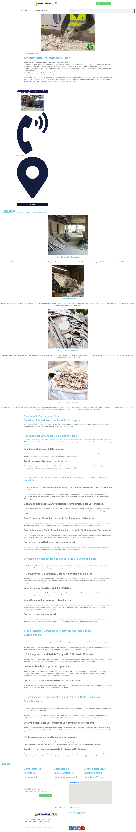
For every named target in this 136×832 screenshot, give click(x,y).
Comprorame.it (32, 768)
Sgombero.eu (61, 768)
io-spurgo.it (30, 777)
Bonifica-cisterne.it (94, 768)
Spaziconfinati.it (93, 772)
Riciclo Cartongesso (68, 402)
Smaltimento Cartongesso (68, 257)
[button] (103, 3)
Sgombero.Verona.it (95, 777)
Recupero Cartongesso (68, 350)
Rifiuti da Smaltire (40, 10)
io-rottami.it (30, 772)
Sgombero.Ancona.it (65, 777)
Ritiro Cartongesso (68, 299)
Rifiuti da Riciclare (26, 10)
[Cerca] (134, 11)
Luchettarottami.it (64, 772)
